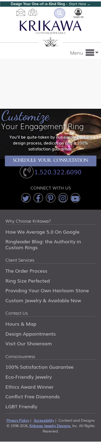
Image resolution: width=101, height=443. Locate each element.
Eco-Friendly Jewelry (28, 376)
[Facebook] (38, 198)
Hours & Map (20, 323)
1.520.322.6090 (57, 171)
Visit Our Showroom (28, 343)
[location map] (33, 12)
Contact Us (16, 313)
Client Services (19, 260)
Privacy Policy (17, 420)
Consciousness (20, 356)
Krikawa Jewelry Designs (50, 425)
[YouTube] (75, 198)
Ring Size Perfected (27, 280)
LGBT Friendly (21, 406)
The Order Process (26, 270)
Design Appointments (30, 333)
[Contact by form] (21, 12)
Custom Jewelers (50, 33)
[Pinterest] (50, 198)
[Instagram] (63, 198)
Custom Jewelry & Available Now (43, 300)
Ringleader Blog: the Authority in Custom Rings (43, 244)
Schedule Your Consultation (50, 161)
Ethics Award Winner (29, 386)
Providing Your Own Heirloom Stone (47, 290)
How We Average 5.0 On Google (42, 231)
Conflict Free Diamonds (32, 396)
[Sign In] (78, 12)
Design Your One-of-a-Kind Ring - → (50, 4)
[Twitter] (26, 198)
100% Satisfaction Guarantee (39, 366)
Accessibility (44, 420)
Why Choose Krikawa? (28, 221)
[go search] (59, 13)
